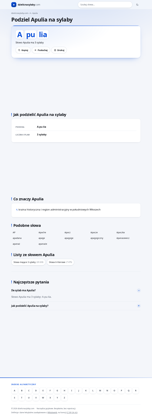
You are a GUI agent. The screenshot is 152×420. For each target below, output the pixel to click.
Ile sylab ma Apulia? (23, 290)
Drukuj (60, 50)
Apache (42, 232)
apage (42, 238)
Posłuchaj (43, 50)
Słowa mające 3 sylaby (28, 262)
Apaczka (121, 232)
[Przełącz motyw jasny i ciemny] (137, 4)
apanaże (43, 243)
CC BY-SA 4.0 (71, 412)
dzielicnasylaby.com (19, 13)
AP (14, 232)
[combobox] (105, 4)
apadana (17, 238)
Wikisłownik (52, 412)
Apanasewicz (123, 238)
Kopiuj (25, 50)
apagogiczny (97, 238)
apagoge (69, 238)
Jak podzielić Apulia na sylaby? (29, 305)
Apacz (68, 232)
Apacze (94, 232)
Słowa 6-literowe (60, 262)
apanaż (16, 243)
